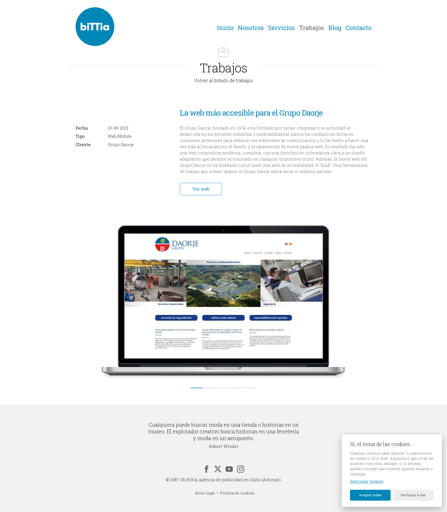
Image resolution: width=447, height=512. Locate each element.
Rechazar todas (413, 495)
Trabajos (311, 28)
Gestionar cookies (366, 481)
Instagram (240, 469)
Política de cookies (237, 493)
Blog (334, 28)
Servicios (281, 28)
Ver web (200, 189)
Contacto (358, 28)
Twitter (217, 469)
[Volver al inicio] (95, 26)
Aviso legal (205, 493)
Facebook (206, 469)
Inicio (225, 28)
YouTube (229, 469)
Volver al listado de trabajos (223, 80)
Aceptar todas (370, 495)
